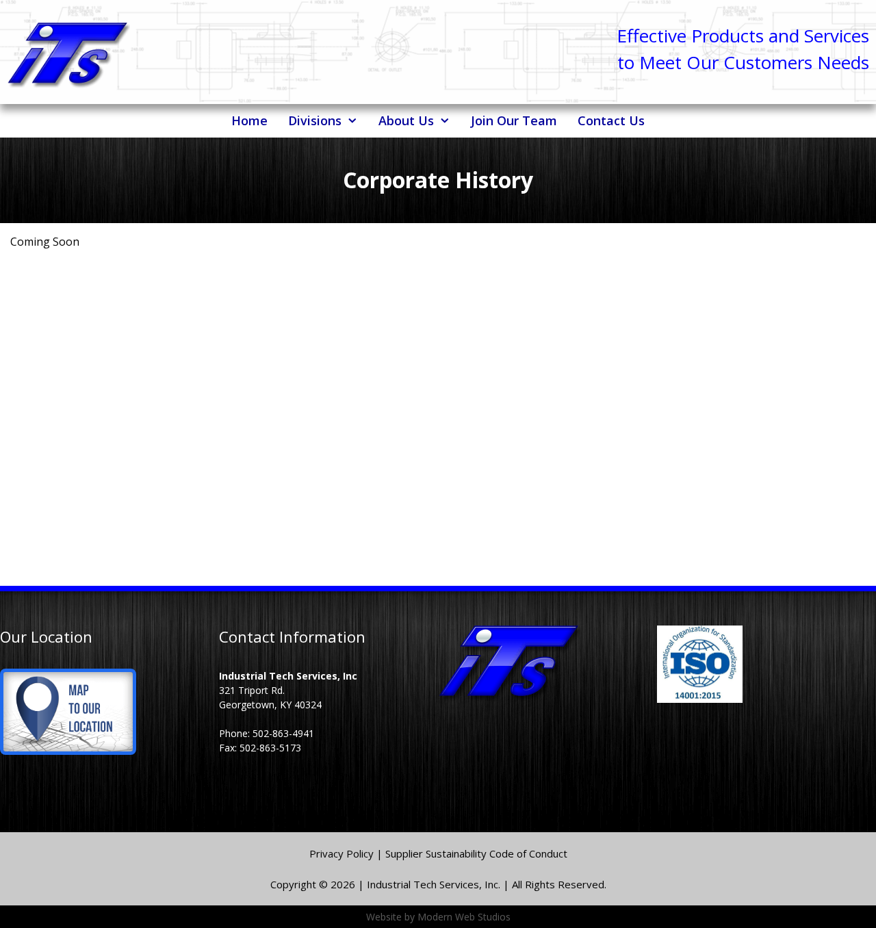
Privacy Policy (342, 853)
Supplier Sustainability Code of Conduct (476, 853)
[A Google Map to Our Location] (68, 751)
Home (249, 120)
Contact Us (611, 120)
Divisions (315, 120)
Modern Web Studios (464, 916)
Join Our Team (514, 120)
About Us (406, 120)
